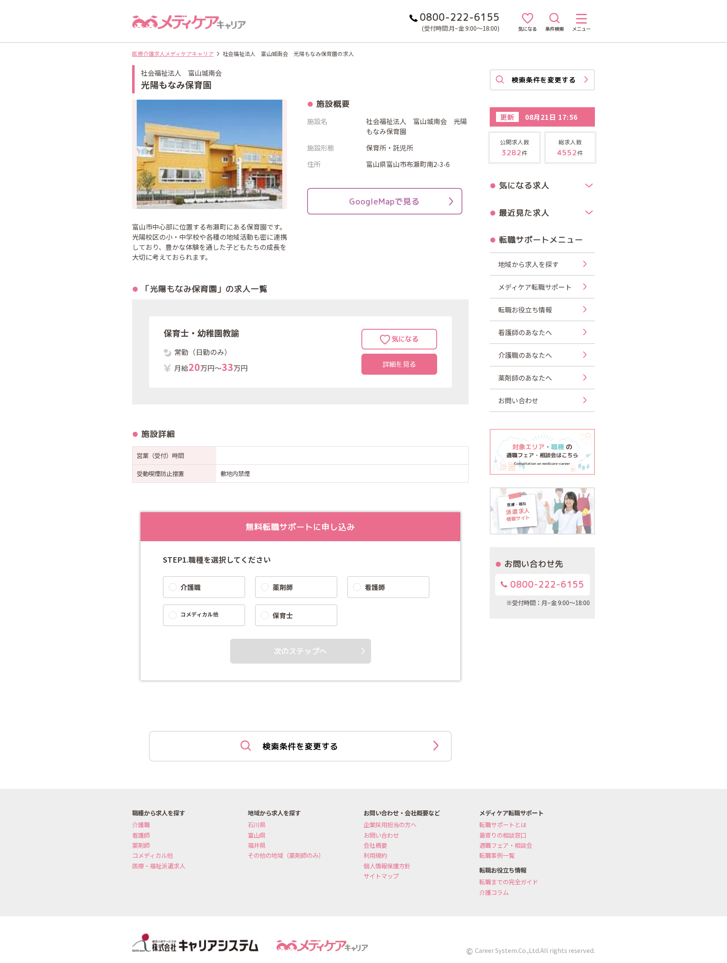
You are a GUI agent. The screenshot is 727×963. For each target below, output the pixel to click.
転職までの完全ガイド (508, 881)
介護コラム (494, 892)
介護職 (141, 824)
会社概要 (375, 845)
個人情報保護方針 (387, 865)
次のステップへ (300, 651)
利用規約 (375, 855)
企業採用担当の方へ (390, 824)
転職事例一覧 (497, 855)
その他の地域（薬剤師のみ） (286, 855)
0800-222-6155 (545, 584)
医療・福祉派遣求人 (158, 865)
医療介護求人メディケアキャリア (173, 54)
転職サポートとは (502, 824)
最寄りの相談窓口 (502, 835)
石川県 (256, 824)
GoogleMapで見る (384, 201)
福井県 (256, 845)
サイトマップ (381, 875)
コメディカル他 (152, 855)
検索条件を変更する (300, 746)
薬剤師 (141, 845)
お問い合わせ (381, 835)
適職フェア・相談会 (505, 845)
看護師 (141, 835)
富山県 (256, 835)
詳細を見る (399, 364)
